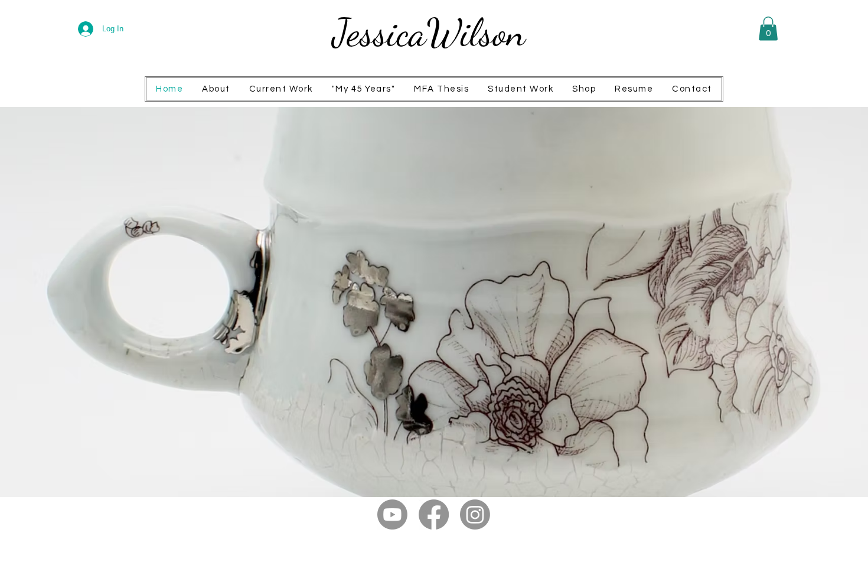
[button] (768, 29)
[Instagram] (475, 514)
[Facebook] (434, 514)
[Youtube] (392, 514)
